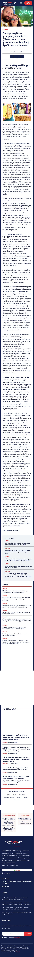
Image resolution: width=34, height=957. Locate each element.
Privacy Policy (17, 937)
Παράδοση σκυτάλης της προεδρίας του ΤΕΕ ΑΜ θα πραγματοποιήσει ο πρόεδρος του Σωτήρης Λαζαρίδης (18, 552)
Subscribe (28, 933)
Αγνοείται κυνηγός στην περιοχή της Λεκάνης (25, 822)
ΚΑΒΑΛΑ (5, 29)
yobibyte (18, 951)
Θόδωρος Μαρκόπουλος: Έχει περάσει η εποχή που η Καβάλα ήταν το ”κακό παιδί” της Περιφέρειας (18, 559)
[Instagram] (19, 954)
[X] (15, 56)
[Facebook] (11, 56)
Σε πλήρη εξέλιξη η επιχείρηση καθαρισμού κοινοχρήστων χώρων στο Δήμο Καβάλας (14, 628)
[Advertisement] (17, 688)
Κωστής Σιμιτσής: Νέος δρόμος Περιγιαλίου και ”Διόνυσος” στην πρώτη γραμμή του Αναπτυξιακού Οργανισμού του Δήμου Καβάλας (15, 642)
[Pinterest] (19, 56)
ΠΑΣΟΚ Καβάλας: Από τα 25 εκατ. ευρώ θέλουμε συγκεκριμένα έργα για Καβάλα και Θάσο (17, 543)
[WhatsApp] (22, 56)
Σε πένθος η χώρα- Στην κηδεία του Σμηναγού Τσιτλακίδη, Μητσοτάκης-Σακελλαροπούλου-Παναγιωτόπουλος (8, 828)
